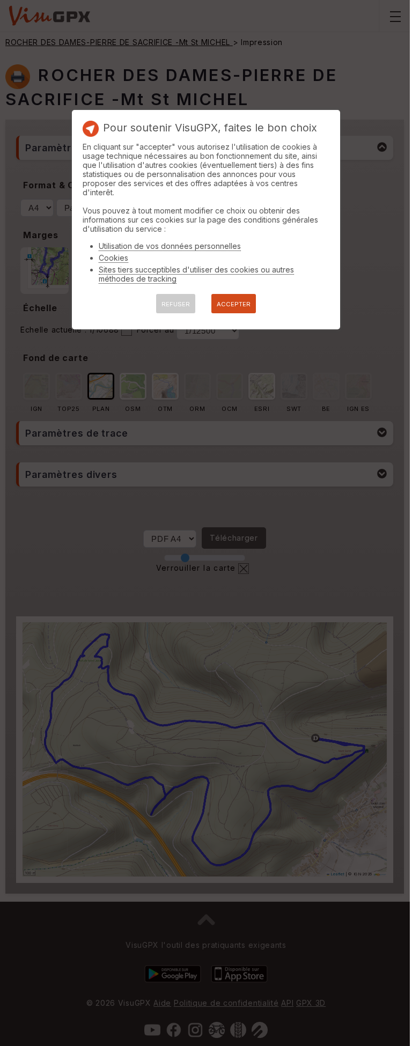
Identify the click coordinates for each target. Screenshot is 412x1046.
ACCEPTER (234, 304)
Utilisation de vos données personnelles (170, 246)
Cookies (113, 257)
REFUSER (175, 304)
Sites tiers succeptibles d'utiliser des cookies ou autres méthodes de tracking (196, 274)
